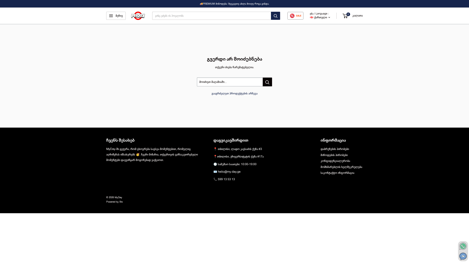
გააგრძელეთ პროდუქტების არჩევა (235, 93)
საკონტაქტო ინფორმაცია (337, 173)
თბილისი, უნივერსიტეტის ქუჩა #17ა (240, 156)
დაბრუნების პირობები (335, 149)
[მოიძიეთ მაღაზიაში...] (267, 82)
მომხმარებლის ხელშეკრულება (341, 167)
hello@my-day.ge (229, 171)
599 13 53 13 (226, 179)
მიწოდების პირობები (334, 155)
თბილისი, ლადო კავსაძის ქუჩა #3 (240, 149)
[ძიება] (275, 16)
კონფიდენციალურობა (335, 161)
